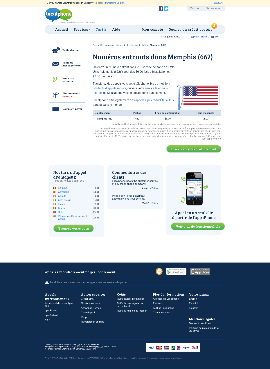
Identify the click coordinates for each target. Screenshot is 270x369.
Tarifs (101, 29)
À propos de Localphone (166, 298)
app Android (51, 315)
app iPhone (51, 310)
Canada (62, 196)
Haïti (60, 212)
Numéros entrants (68, 79)
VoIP (47, 319)
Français (193, 308)
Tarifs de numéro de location (132, 310)
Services (81, 29)
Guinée (62, 208)
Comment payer (72, 108)
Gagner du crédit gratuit (190, 29)
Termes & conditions (200, 323)
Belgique (62, 188)
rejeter (217, 2)
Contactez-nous (161, 312)
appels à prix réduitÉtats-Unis (154, 100)
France (61, 204)
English (193, 298)
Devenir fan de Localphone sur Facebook (161, 8)
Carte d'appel (88, 312)
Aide (116, 29)
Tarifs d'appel (70, 50)
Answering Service (91, 308)
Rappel (84, 317)
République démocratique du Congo (73, 217)
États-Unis (132, 45)
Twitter (155, 188)
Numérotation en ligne (92, 321)
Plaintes (157, 303)
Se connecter (213, 8)
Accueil (61, 29)
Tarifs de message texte (71, 64)
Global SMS (87, 298)
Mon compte (152, 29)
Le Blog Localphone (163, 308)
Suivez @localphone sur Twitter (166, 8)
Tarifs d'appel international (131, 298)
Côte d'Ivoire (64, 200)
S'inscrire (194, 8)
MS (144, 45)
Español (193, 303)
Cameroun (63, 192)
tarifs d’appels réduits (112, 88)
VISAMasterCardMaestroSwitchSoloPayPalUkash (178, 347)
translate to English (114, 3)
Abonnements (71, 95)
